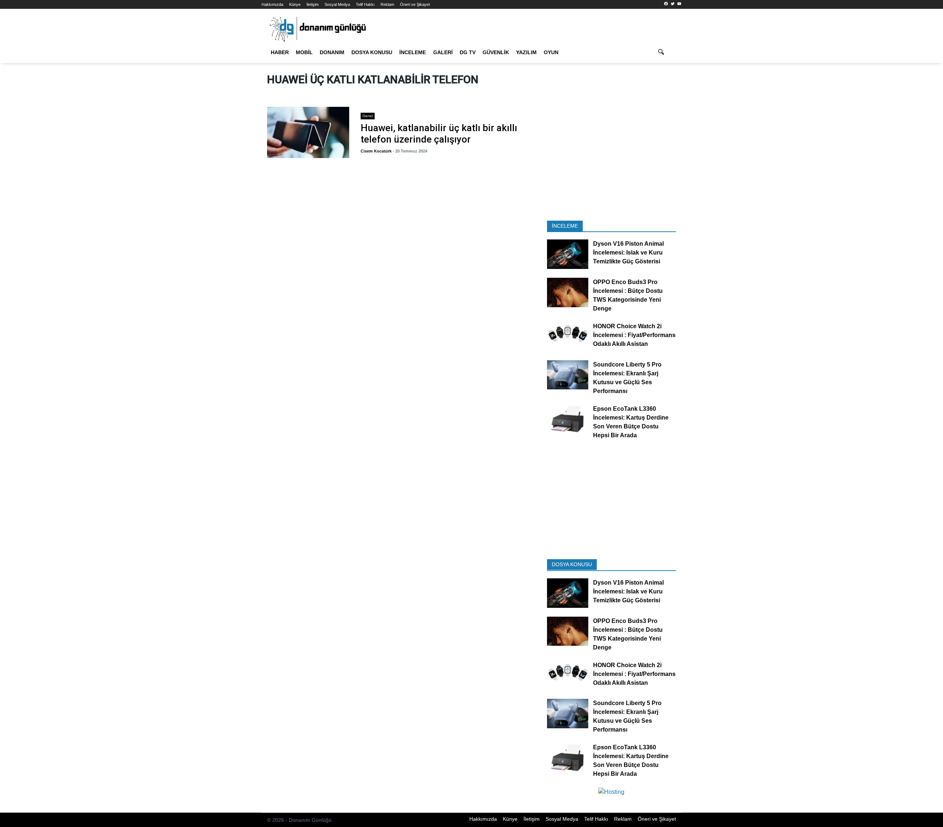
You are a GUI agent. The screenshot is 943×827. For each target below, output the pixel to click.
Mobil (304, 52)
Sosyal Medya (337, 4)
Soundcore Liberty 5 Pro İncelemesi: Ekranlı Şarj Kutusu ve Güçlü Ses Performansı (627, 377)
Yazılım (526, 52)
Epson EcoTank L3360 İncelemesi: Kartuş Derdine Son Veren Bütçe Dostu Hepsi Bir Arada (631, 422)
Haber (280, 52)
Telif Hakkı (365, 4)
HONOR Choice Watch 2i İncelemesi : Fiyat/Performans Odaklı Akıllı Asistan (634, 335)
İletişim (312, 4)
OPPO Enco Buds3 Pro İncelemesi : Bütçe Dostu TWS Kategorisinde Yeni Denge (628, 295)
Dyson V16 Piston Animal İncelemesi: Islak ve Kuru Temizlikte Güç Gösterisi (628, 253)
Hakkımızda (272, 4)
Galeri (443, 52)
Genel (367, 116)
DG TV (468, 52)
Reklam (387, 4)
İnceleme (412, 52)
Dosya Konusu (371, 52)
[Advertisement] (228, 132)
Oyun (551, 52)
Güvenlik (496, 52)
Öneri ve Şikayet (415, 4)
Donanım (332, 52)
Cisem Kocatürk (376, 151)
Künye (295, 4)
